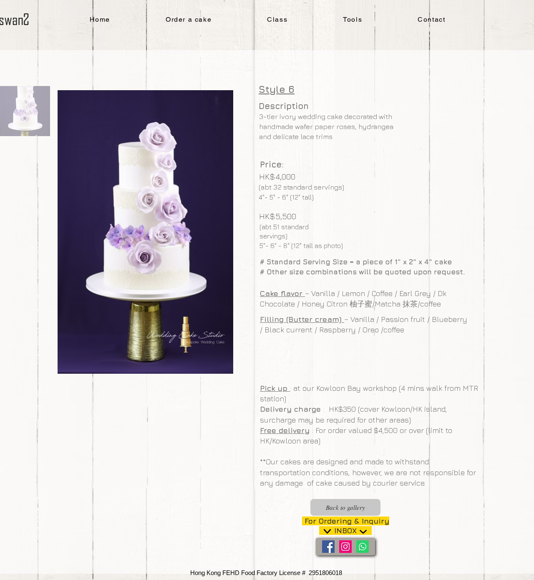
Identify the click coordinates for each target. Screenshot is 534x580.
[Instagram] (345, 546)
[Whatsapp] (362, 546)
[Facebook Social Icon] (328, 546)
